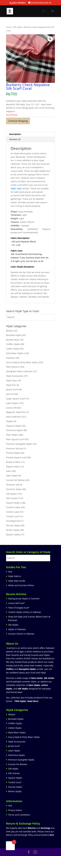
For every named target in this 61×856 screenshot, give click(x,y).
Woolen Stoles (13, 534)
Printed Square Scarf (16, 457)
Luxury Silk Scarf (16, 603)
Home (9, 27)
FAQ (10, 571)
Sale (8, 471)
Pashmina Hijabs (14, 430)
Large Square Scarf (15, 398)
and (39, 828)
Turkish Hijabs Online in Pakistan (24, 612)
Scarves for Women (15, 480)
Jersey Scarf (12, 389)
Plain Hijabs (12, 434)
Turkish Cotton (13, 507)
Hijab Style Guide (16, 580)
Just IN (9, 394)
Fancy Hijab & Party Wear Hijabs (22, 362)
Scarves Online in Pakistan (21, 633)
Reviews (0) (15, 139)
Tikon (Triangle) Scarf (18, 607)
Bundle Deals (12, 339)
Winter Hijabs (13, 530)
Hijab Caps (16, 188)
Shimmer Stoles (14, 489)
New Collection (13, 416)
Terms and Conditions (19, 814)
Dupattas (10, 357)
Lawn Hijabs (12, 403)
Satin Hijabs (12, 475)
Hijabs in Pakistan (17, 629)
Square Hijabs (13, 502)
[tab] (30, 134)
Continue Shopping (18, 120)
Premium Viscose (14, 448)
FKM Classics (12, 366)
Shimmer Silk (12, 484)
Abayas (9, 330)
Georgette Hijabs (27, 669)
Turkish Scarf (12, 516)
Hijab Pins (11, 385)
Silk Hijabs (17, 27)
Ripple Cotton (13, 466)
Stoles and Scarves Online (21, 585)
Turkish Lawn (12, 511)
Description (15, 134)
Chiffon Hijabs (13, 344)
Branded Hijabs (13, 335)
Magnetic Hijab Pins (16, 412)
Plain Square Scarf (15, 439)
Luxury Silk (11, 407)
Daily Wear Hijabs (15, 353)
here (52, 834)
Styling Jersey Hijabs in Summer (24, 598)
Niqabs (9, 421)
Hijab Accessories (14, 376)
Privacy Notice (15, 810)
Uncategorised (13, 520)
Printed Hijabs (13, 452)
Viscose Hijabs (13, 525)
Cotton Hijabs (12, 348)
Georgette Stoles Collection (19, 371)
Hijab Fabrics (14, 576)
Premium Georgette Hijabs (19, 443)
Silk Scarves (12, 498)
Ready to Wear (13, 462)
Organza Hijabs (13, 425)
